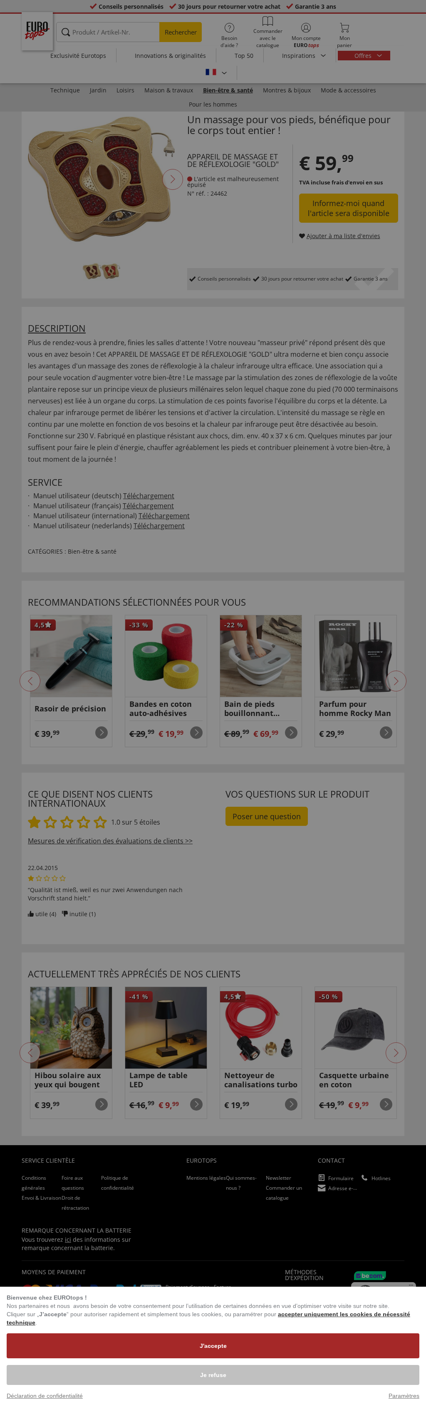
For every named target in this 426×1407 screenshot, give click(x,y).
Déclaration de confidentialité (45, 1395)
